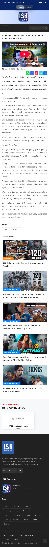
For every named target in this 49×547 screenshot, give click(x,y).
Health (26, 520)
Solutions (27, 515)
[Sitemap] (20, 2)
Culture (6, 524)
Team (10, 2)
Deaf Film (7, 258)
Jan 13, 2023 (10, 69)
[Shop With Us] (23, 2)
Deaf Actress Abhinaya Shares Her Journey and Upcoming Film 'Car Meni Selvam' (24, 358)
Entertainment (37, 511)
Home (4, 536)
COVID (6, 520)
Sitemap (15, 539)
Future (35, 520)
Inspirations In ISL (11, 290)
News (27, 506)
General (24, 69)
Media (25, 511)
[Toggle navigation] (5, 27)
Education (38, 515)
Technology (16, 515)
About (5, 2)
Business (16, 520)
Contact (15, 2)
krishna (15, 229)
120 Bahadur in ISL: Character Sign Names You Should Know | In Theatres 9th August (24, 296)
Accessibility (16, 506)
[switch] (24, 7)
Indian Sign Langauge (11, 511)
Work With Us (30, 536)
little (6, 229)
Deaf (5, 506)
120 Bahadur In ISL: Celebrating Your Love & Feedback (23, 264)
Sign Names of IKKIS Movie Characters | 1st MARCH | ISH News (23, 390)
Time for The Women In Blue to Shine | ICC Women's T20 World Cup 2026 (22, 327)
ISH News (17, 485)
